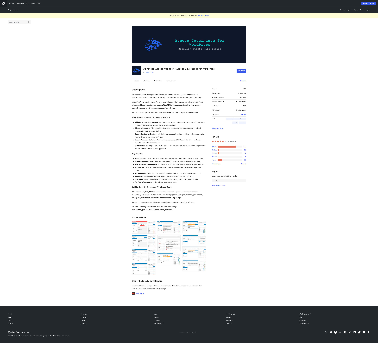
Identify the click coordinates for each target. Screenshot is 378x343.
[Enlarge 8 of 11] (203, 224)
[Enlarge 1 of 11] (153, 224)
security (235, 123)
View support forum (219, 185)
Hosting (10, 320)
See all (243, 164)
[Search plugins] (29, 22)
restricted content (240, 119)
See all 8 (243, 114)
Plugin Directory (13, 10)
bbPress (302, 320)
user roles (242, 123)
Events (228, 317)
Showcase (84, 314)
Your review (216, 164)
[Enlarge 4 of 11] (153, 266)
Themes (83, 317)
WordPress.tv (159, 323)
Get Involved (230, 314)
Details (136, 81)
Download (241, 70)
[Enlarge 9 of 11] (203, 237)
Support (243, 81)
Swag (229, 323)
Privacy (10, 323)
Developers (157, 320)
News (10, 317)
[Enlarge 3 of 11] (153, 252)
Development (171, 81)
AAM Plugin (150, 72)
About (10, 314)
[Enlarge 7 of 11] (178, 255)
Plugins (83, 320)
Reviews (147, 81)
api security (229, 119)
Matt (301, 317)
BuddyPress (304, 323)
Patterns (83, 323)
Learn (155, 314)
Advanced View (217, 128)
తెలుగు (28, 332)
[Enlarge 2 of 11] (153, 238)
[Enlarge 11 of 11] (203, 262)
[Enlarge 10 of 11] (203, 249)
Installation (158, 81)
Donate (229, 320)
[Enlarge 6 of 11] (178, 237)
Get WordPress (368, 3)
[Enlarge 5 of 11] (178, 224)
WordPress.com (305, 314)
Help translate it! (203, 15)
